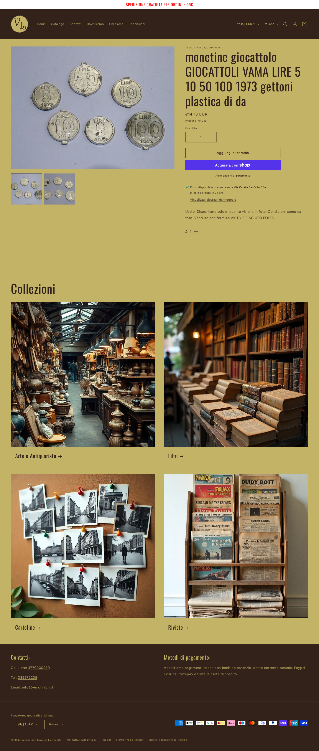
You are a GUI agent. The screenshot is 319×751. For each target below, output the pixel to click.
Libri (173, 455)
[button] (285, 24)
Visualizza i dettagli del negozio (213, 199)
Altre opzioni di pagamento (232, 175)
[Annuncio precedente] (12, 4)
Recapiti (106, 739)
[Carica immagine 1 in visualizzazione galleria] (26, 189)
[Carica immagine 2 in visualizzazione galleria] (59, 189)
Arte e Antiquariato (35, 455)
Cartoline (25, 627)
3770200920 (39, 668)
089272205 (27, 677)
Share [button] (194, 231)
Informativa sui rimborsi (130, 739)
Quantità (191, 128)
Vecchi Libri (28, 740)
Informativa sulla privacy (81, 739)
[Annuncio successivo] (306, 4)
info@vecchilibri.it (37, 687)
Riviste (175, 627)
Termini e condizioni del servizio (168, 739)
